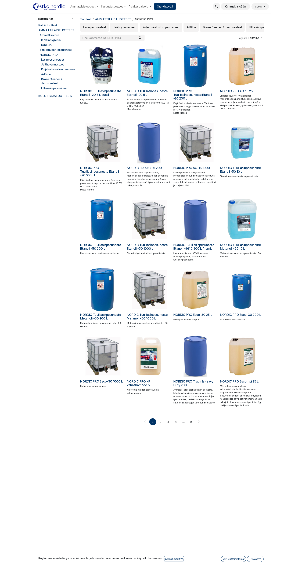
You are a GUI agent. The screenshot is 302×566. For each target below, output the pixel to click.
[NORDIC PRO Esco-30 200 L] (242, 289)
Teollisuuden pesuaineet (56, 50)
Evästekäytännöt (174, 558)
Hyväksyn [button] (255, 558)
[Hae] (140, 38)
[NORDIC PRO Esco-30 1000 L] (102, 356)
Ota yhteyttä (165, 6)
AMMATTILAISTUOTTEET (56, 30)
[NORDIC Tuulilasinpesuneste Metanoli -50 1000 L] (149, 289)
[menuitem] (84, 6)
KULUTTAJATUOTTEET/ (55, 96)
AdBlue (46, 74)
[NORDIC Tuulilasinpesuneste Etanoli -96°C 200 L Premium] (195, 220)
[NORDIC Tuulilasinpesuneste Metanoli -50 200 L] (102, 289)
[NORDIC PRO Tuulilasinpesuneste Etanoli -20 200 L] (195, 66)
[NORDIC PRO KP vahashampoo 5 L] (149, 356)
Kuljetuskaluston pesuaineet (59, 69)
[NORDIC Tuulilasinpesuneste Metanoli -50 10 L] (242, 220)
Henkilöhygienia (50, 40)
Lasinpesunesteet (52, 59)
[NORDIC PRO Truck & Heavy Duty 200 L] (195, 356)
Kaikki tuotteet (47, 25)
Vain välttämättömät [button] (233, 558)
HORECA (46, 45)
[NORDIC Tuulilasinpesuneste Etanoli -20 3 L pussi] (102, 66)
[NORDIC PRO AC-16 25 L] (242, 66)
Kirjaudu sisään (235, 6)
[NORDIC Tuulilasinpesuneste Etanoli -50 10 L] (242, 143)
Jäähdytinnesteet (52, 64)
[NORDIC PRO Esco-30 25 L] (195, 289)
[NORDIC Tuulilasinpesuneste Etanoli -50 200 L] (102, 220)
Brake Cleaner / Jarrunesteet (51, 81)
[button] (216, 6)
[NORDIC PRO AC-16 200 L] (149, 143)
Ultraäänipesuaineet (54, 88)
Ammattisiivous (49, 35)
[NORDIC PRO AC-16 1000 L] (195, 143)
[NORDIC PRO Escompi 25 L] (242, 356)
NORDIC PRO (49, 54)
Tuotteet (85, 19)
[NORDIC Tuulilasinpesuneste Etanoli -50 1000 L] (149, 220)
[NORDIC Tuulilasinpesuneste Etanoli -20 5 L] (149, 66)
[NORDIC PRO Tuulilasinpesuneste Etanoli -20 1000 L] (102, 143)
